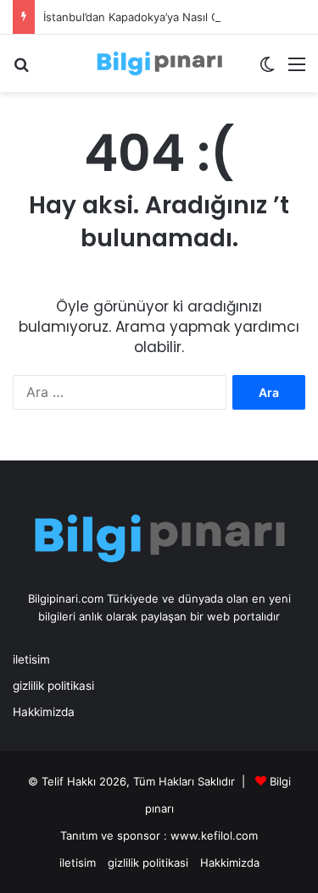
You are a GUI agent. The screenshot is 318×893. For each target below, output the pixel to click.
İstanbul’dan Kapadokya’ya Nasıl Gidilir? (145, 17)
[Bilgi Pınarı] (159, 63)
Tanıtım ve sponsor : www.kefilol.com (159, 835)
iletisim (31, 659)
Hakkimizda (44, 712)
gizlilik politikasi (53, 685)
